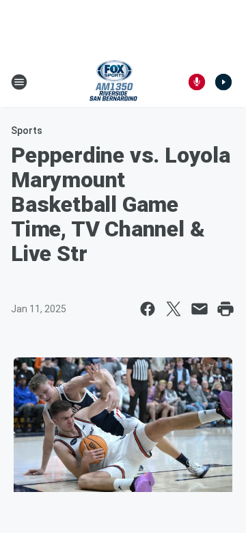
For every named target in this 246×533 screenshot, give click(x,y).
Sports (26, 130)
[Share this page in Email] (199, 308)
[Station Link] (113, 82)
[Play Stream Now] (223, 82)
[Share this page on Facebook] (147, 308)
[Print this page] (225, 308)
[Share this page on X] (173, 308)
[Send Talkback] (197, 82)
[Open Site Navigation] (19, 82)
